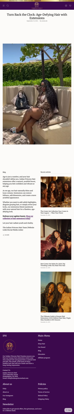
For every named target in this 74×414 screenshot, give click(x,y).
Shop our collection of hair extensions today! (18, 217)
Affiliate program (44, 358)
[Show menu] (3, 5)
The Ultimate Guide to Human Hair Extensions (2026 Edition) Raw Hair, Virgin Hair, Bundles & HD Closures (56, 318)
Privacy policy (43, 388)
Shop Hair (41, 344)
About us (6, 392)
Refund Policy (43, 395)
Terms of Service (44, 392)
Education (41, 354)
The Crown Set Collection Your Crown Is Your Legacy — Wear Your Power (54, 212)
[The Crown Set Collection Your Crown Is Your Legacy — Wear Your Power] (56, 192)
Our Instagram (8, 395)
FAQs (4, 388)
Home (40, 340)
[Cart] (70, 5)
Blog (39, 351)
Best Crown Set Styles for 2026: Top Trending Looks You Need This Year (53, 264)
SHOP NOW (30, 1)
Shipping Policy (43, 399)
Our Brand (41, 347)
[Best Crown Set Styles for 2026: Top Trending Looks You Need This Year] (56, 239)
